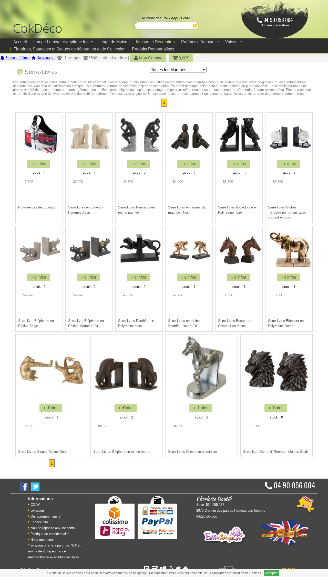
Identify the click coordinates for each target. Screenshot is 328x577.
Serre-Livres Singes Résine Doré (42, 452)
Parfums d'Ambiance (200, 42)
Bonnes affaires (17, 58)
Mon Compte (150, 58)
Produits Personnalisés (153, 49)
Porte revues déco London (37, 207)
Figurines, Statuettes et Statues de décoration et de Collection (70, 49)
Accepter (271, 573)
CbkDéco (37, 28)
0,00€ (183, 58)
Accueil (20, 42)
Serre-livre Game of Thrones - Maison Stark (275, 452)
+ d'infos (38, 164)
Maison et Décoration (155, 42)
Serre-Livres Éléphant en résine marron (122, 452)
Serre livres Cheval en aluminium (192, 452)
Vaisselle (233, 42)
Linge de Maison (114, 42)
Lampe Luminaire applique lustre (63, 42)
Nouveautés (45, 58)
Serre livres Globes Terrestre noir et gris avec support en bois (287, 212)
